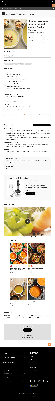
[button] (53, 5)
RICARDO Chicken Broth (40, 160)
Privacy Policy (22, 396)
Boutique (32, 359)
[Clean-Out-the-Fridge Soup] (18, 289)
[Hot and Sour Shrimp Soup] (36, 253)
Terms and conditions (31, 396)
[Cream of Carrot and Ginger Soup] (36, 289)
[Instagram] (39, 381)
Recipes (31, 356)
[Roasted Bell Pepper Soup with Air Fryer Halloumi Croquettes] (18, 253)
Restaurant (32, 362)
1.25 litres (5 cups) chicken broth (14, 81)
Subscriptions (33, 364)
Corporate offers (33, 370)
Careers (31, 373)
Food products (33, 367)
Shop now (30, 193)
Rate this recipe (41, 32)
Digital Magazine (33, 375)
